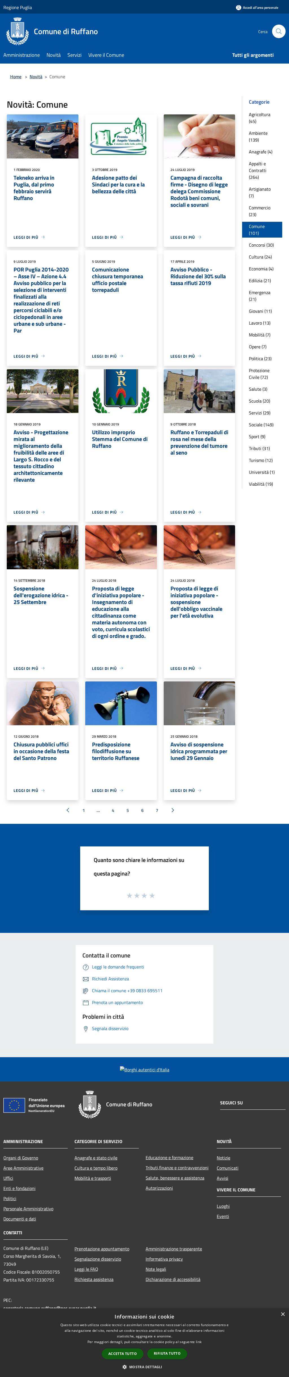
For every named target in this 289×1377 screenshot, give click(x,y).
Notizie (223, 1157)
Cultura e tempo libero (96, 1168)
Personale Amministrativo (28, 1208)
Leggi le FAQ (86, 1269)
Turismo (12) (261, 460)
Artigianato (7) (260, 192)
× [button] (283, 1314)
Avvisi (222, 1178)
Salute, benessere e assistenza (175, 1177)
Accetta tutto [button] (122, 1353)
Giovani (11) (260, 311)
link (199, 1341)
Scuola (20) (259, 401)
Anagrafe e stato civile (96, 1157)
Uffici (8, 1178)
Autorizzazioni (159, 1188)
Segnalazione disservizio (98, 1259)
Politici (9, 1198)
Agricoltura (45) (259, 118)
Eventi (223, 1216)
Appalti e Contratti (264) (257, 170)
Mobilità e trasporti (93, 1178)
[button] (144, 1366)
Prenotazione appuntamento (102, 1248)
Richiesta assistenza (94, 1279)
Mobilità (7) (259, 334)
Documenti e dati (19, 1218)
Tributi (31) (259, 448)
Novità (36, 76)
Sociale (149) (261, 424)
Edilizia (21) (260, 280)
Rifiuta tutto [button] (167, 1353)
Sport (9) (257, 436)
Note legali (156, 1269)
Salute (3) (258, 389)
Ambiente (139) (258, 136)
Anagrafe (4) (260, 151)
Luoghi (223, 1206)
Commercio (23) (259, 211)
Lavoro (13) (259, 323)
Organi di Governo (20, 1157)
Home (15, 76)
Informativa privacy (164, 1259)
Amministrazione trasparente (174, 1248)
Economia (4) (261, 268)
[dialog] (144, 1342)
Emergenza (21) (259, 296)
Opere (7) (257, 346)
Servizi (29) (259, 412)
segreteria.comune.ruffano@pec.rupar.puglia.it (49, 1308)
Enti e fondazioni (19, 1188)
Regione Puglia (17, 7)
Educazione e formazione (169, 1157)
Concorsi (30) (261, 245)
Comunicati (227, 1168)
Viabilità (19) (261, 484)
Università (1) (262, 472)
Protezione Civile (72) (259, 374)
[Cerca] (279, 31)
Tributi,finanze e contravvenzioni (177, 1167)
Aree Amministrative (23, 1168)
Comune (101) (257, 229)
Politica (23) (260, 358)
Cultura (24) (260, 256)
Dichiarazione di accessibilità (173, 1279)
